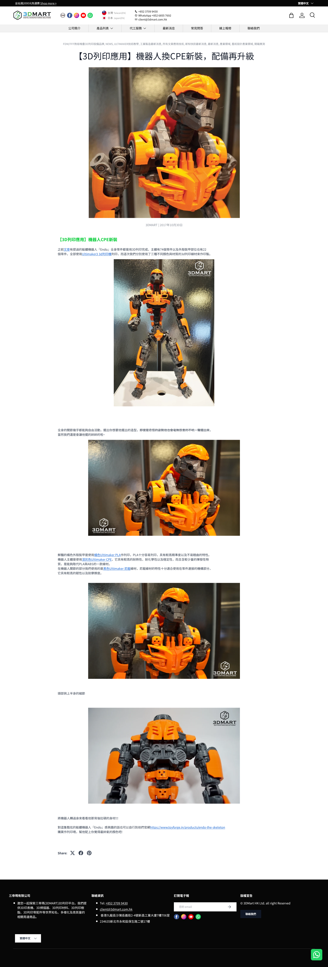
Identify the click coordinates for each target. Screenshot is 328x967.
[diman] (62, 15)
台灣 (110, 13)
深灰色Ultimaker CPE (97, 559)
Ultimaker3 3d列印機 (96, 254)
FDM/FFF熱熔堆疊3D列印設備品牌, (84, 44)
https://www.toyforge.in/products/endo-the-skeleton (187, 827)
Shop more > (48, 3)
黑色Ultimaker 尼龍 (116, 568)
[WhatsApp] (90, 15)
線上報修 (225, 28)
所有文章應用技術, (174, 44)
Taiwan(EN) (120, 12)
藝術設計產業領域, (243, 44)
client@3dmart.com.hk (116, 909)
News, (110, 44)
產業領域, (226, 44)
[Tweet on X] (72, 853)
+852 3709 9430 (117, 903)
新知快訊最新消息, (196, 44)
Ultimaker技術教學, (127, 44)
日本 (110, 18)
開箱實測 (259, 44)
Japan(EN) (119, 18)
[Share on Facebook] (81, 853)
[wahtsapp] (198, 916)
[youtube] (83, 15)
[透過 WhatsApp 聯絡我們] (316, 955)
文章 (67, 249)
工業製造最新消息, (151, 44)
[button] (291, 15)
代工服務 (136, 28)
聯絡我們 (254, 28)
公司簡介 (74, 28)
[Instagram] (76, 15)
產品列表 (103, 28)
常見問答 (197, 28)
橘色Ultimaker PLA (107, 554)
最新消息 (169, 28)
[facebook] (69, 15)
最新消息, (214, 44)
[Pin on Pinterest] (89, 853)
